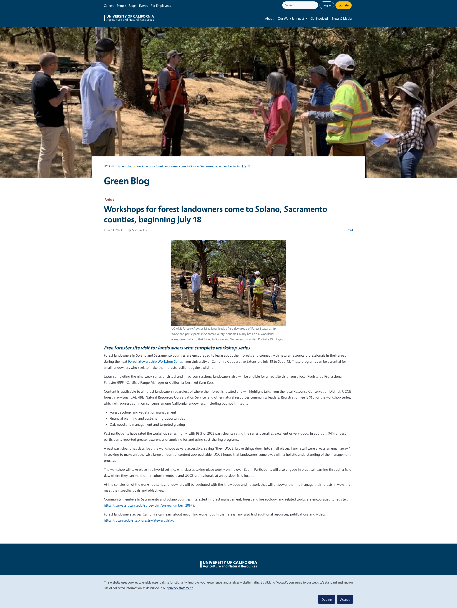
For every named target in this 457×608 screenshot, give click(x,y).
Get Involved (319, 18)
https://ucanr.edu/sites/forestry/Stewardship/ (138, 520)
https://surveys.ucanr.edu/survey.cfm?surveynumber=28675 (149, 505)
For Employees (161, 5)
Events (143, 5)
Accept (345, 599)
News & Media (342, 18)
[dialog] (228, 591)
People (121, 5)
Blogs (132, 5)
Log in (327, 5)
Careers (109, 5)
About (269, 18)
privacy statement (180, 588)
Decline (327, 599)
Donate (343, 5)
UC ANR (109, 166)
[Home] (129, 18)
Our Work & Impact (291, 18)
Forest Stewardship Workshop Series (155, 361)
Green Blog (125, 166)
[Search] (315, 5)
